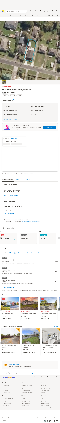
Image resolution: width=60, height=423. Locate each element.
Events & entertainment (27, 401)
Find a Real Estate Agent (27, 392)
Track (51, 127)
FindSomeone (55, 411)
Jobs (5, 396)
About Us (9, 416)
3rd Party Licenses (45, 403)
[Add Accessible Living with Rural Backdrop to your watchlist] (38, 330)
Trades (23, 398)
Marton (14, 19)
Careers (15, 416)
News (20, 416)
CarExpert (35, 411)
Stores (5, 387)
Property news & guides (27, 385)
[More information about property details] (14, 100)
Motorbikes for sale (45, 387)
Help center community (46, 407)
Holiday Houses (45, 411)
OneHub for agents (26, 390)
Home (3, 19)
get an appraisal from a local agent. (31, 221)
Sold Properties (25, 387)
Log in (56, 11)
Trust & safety (44, 401)
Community (44, 396)
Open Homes (25, 388)
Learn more (27, 373)
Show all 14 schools (7, 287)
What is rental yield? (9, 213)
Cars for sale (43, 385)
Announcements (44, 400)
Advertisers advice (7, 403)
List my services (25, 405)
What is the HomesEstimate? (11, 195)
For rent (19, 15)
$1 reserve (6, 390)
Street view (6, 144)
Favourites (47, 378)
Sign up (52, 11)
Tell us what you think (39, 373)
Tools (55, 15)
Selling (50, 15)
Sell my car (43, 392)
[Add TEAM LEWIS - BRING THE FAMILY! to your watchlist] (18, 330)
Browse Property (6, 15)
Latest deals (6, 385)
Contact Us (55, 416)
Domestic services (26, 400)
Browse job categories (8, 398)
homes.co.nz (17, 411)
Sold (23, 15)
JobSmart (6, 401)
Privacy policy (30, 416)
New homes (28, 15)
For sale (14, 15)
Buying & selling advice (46, 388)
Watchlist (41, 378)
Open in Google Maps (16, 144)
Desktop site (3, 416)
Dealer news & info (45, 390)
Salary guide (6, 405)
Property (7, 19)
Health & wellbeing (26, 403)
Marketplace (7, 383)
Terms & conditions (38, 416)
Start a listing (34, 378)
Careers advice (7, 400)
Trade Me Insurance (6, 411)
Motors (43, 383)
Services (24, 396)
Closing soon (6, 388)
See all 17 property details (10, 119)
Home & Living (7, 392)
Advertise (25, 416)
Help (42, 398)
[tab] (7, 138)
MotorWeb (26, 411)
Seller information (45, 405)
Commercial (35, 15)
